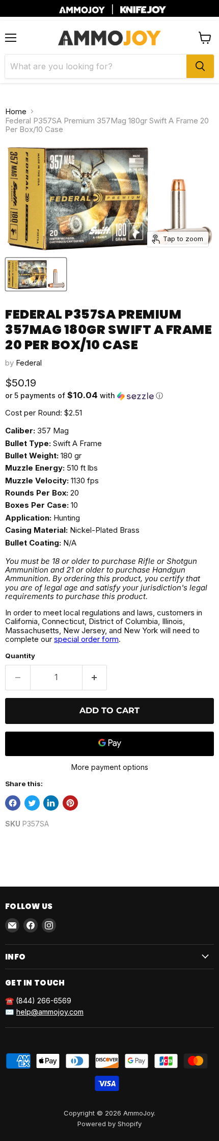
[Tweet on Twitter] (32, 803)
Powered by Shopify (109, 1124)
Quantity (20, 656)
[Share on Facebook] (12, 803)
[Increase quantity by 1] (95, 677)
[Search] (200, 66)
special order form (86, 639)
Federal (29, 363)
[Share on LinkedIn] (51, 803)
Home (15, 111)
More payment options (109, 767)
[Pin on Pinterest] (70, 803)
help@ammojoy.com (50, 1011)
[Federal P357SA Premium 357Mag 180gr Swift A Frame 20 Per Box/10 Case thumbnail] (36, 274)
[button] (109, 396)
